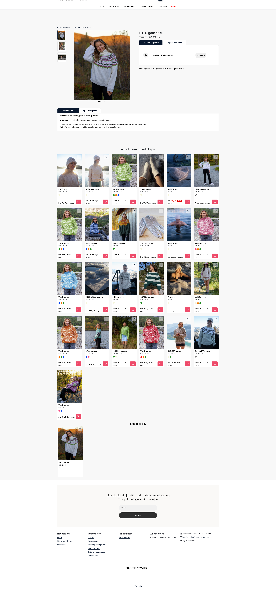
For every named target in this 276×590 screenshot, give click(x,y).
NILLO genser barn (203, 189)
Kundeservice (94, 541)
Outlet (173, 6)
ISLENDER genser (120, 351)
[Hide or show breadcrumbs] (93, 27)
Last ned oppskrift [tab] (151, 42)
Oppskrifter (114, 6)
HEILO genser (118, 297)
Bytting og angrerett (97, 552)
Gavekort (163, 6)
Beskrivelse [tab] (68, 111)
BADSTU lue (172, 189)
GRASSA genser (147, 297)
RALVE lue (62, 189)
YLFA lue (171, 297)
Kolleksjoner (129, 6)
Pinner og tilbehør (146, 6)
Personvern (93, 555)
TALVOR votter (146, 243)
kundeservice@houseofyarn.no (195, 537)
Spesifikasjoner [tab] (90, 111)
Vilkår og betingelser (97, 544)
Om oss (91, 537)
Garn (102, 6)
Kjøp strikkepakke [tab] (174, 42)
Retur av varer (94, 548)
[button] (99, 101)
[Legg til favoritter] (79, 157)
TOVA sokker (145, 189)
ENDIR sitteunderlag (94, 297)
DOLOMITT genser (202, 351)
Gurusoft (138, 586)
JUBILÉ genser (119, 243)
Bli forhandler (124, 537)
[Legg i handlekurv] (78, 202)
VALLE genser (118, 189)
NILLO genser (64, 462)
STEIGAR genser (92, 189)
